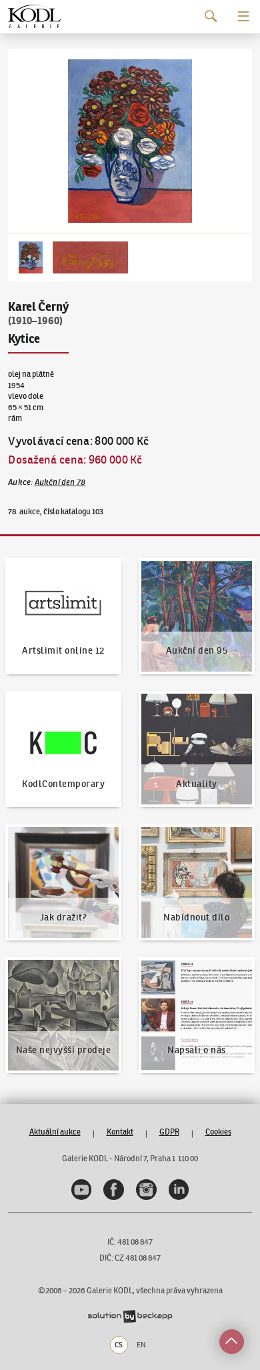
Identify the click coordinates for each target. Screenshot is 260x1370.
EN (141, 1344)
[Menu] (243, 16)
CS (119, 1344)
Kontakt (120, 1132)
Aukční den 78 (60, 482)
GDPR (169, 1132)
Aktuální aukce (55, 1132)
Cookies (218, 1132)
